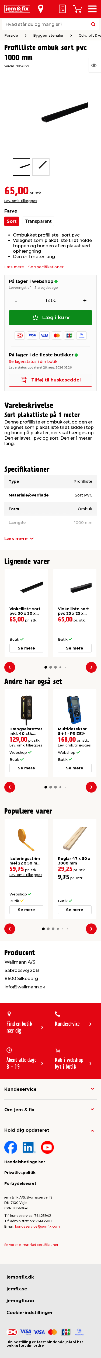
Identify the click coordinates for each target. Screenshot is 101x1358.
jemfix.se (16, 1288)
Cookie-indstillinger (29, 1312)
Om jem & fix (19, 1109)
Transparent (38, 221)
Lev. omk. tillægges (20, 201)
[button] (45, 667)
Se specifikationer (46, 267)
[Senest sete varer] (95, 65)
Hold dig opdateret (26, 1130)
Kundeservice (20, 1089)
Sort (11, 221)
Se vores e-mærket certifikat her (31, 1245)
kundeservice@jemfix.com (37, 1226)
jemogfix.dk (20, 1277)
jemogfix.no (20, 1300)
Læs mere (14, 267)
